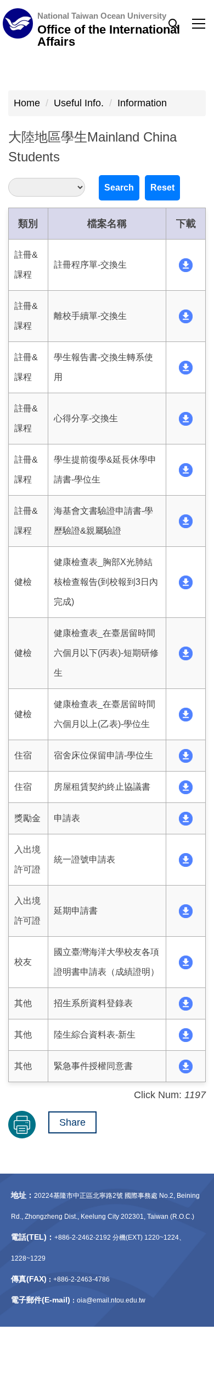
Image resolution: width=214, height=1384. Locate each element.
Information (142, 102)
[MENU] (107, 24)
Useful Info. (79, 102)
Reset (162, 187)
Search (119, 187)
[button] (173, 24)
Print (22, 1124)
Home (27, 102)
